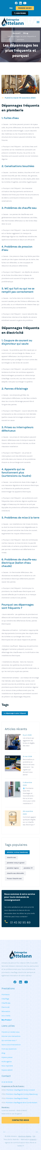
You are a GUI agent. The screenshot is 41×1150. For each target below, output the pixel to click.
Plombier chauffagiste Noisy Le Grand (20, 1090)
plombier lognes (13, 868)
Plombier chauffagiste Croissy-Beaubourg (21, 1094)
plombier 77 (28, 868)
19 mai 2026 (27, 756)
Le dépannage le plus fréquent (15, 713)
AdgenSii (33, 1139)
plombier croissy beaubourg (17, 852)
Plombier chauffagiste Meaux (17, 1098)
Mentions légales (24, 1136)
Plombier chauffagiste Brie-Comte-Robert (21, 1103)
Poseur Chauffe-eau (14, 878)
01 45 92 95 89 (20, 922)
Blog (25, 33)
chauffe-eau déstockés (15, 873)
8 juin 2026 (27, 735)
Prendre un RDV (25, 8)
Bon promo (20, 13)
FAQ (10, 8)
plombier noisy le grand (15, 863)
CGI (34, 1136)
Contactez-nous (20, 1120)
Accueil (17, 33)
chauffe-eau (11, 857)
